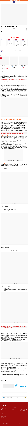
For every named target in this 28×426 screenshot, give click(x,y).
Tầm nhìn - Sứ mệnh (3, 408)
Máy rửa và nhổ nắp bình (4, 66)
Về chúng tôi (2, 407)
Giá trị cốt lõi (2, 409)
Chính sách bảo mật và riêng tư (23, 409)
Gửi (25, 397)
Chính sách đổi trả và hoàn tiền (23, 408)
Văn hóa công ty (3, 410)
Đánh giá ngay (23, 386)
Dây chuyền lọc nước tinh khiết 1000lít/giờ (14, 66)
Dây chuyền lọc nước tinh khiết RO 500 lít (23, 66)
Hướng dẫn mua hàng (22, 410)
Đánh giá (1, 28)
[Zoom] (1, 23)
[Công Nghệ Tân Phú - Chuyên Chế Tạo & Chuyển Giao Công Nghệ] (14, 2)
